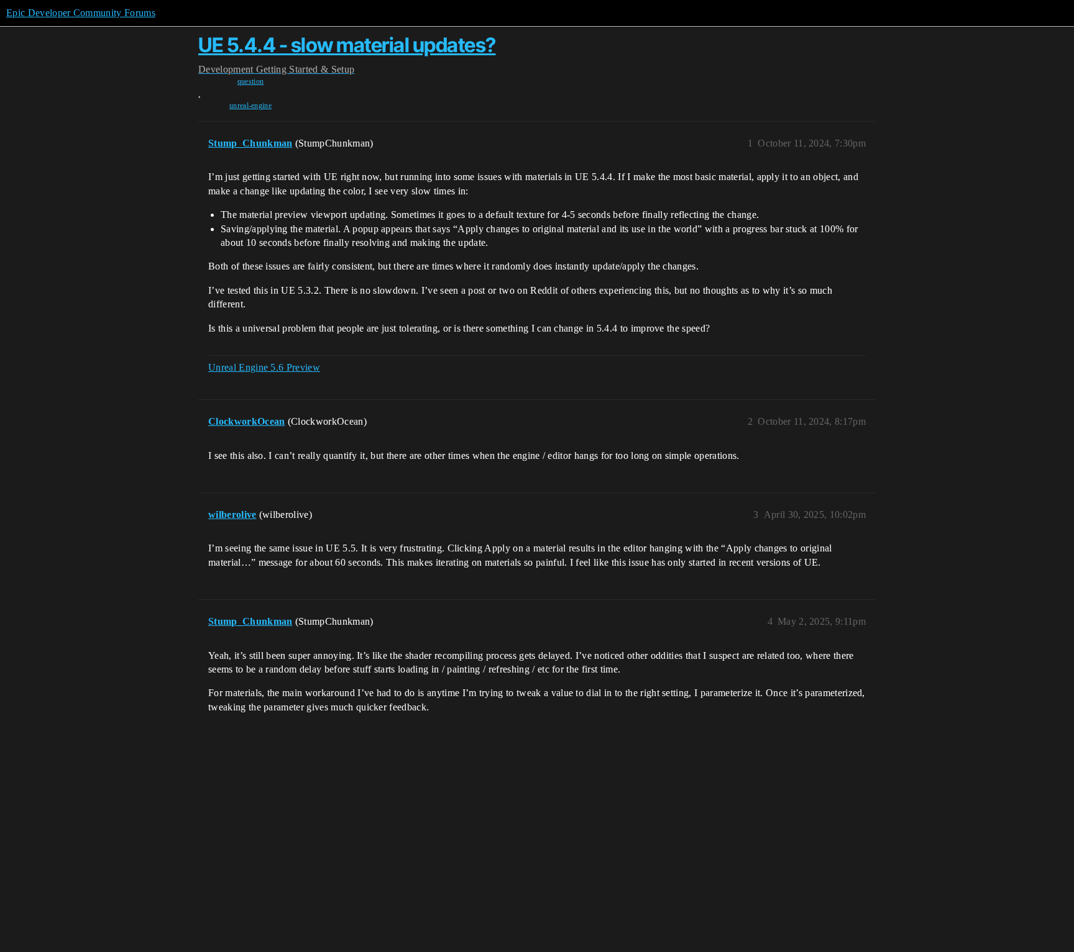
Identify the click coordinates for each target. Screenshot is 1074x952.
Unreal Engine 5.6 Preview (264, 367)
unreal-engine (250, 105)
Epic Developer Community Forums (80, 12)
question (250, 81)
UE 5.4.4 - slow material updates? (347, 45)
